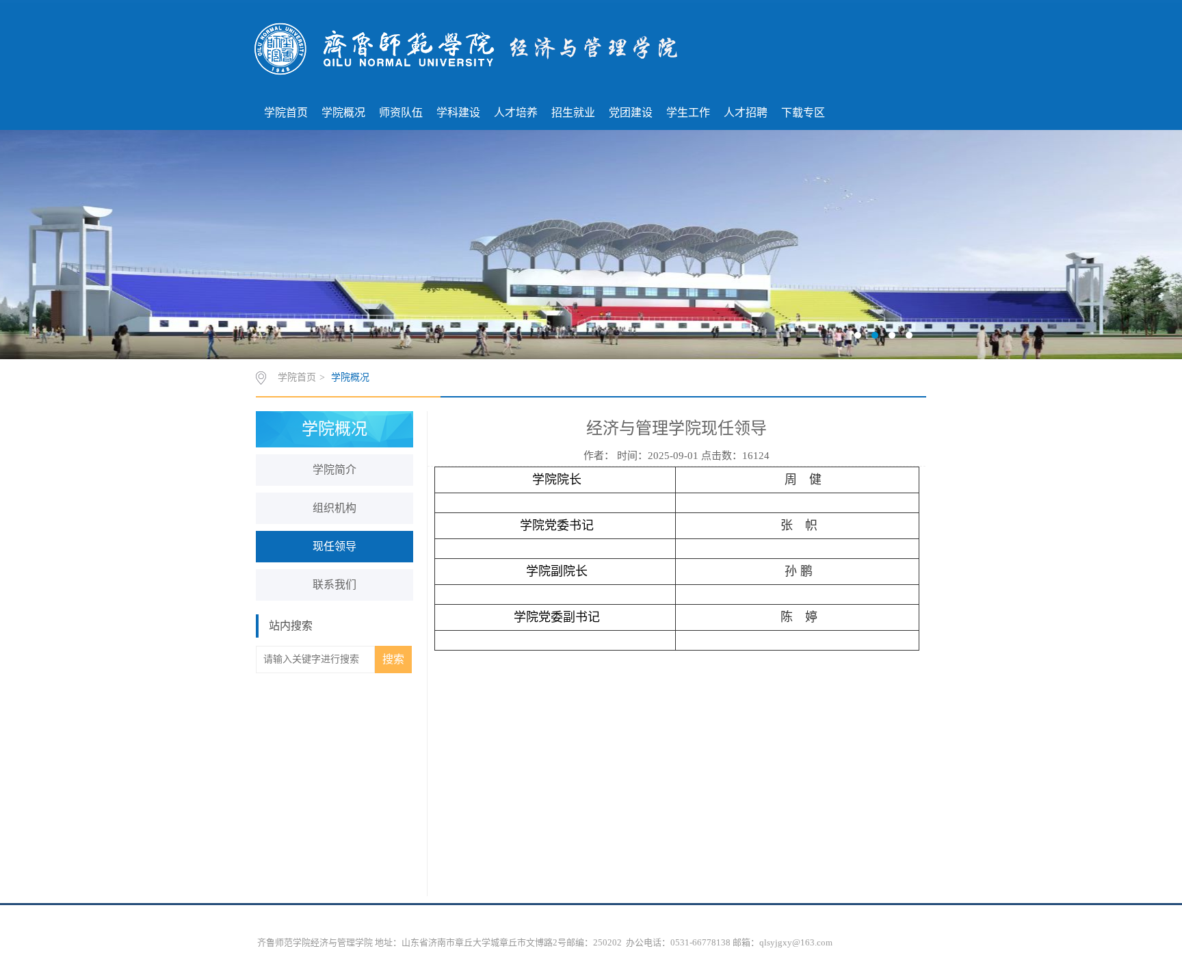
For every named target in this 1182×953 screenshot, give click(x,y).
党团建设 (631, 112)
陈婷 (798, 617)
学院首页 (286, 112)
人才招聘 (745, 112)
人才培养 (516, 112)
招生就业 (573, 112)
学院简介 (334, 469)
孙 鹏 (799, 571)
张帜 (798, 525)
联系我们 (334, 584)
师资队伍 (401, 112)
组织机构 (334, 508)
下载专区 (803, 112)
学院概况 (343, 112)
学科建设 (458, 112)
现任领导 (334, 546)
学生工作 (688, 112)
